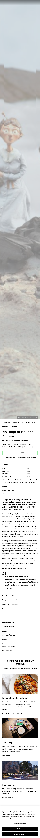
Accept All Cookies (20, 834)
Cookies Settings (20, 823)
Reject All (20, 828)
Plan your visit (8, 784)
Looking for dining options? (15, 697)
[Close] (38, 809)
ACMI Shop (7, 742)
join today (31, 482)
